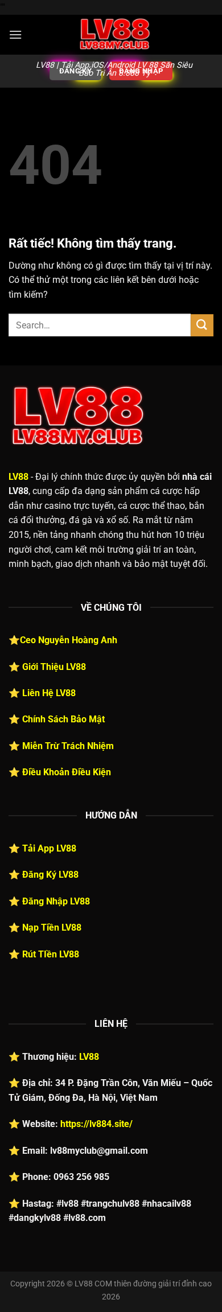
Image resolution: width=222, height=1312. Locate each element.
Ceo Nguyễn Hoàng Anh (68, 640)
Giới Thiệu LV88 (54, 666)
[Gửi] (202, 325)
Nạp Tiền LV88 (51, 927)
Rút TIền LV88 (50, 954)
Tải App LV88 (49, 848)
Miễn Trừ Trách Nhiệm (68, 746)
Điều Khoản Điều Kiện (66, 772)
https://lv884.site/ (96, 1123)
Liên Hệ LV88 (49, 693)
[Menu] (15, 34)
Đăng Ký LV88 (50, 874)
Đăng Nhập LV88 (56, 901)
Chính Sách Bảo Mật (63, 719)
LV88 (18, 476)
